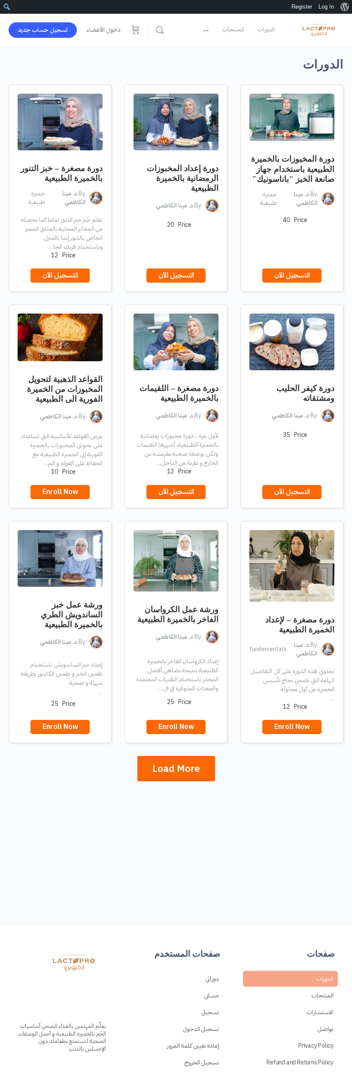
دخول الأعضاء (103, 29)
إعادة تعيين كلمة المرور (193, 1045)
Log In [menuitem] (326, 6)
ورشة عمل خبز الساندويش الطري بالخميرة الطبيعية (72, 614)
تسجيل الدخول (200, 1028)
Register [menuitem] (301, 6)
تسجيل (210, 1012)
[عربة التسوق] (134, 30)
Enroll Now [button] (60, 492)
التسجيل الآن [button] (292, 275)
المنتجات (322, 995)
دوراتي (212, 978)
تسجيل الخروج (202, 1062)
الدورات (325, 978)
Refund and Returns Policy (300, 1062)
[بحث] (159, 30)
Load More (176, 769)
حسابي (211, 995)
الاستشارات (320, 1012)
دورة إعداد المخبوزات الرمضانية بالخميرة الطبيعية (182, 178)
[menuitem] (344, 7)
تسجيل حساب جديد (43, 29)
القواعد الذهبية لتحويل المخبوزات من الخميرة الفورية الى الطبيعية (65, 389)
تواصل (325, 1028)
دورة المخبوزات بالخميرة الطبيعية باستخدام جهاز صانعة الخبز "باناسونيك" (292, 168)
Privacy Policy (316, 1045)
